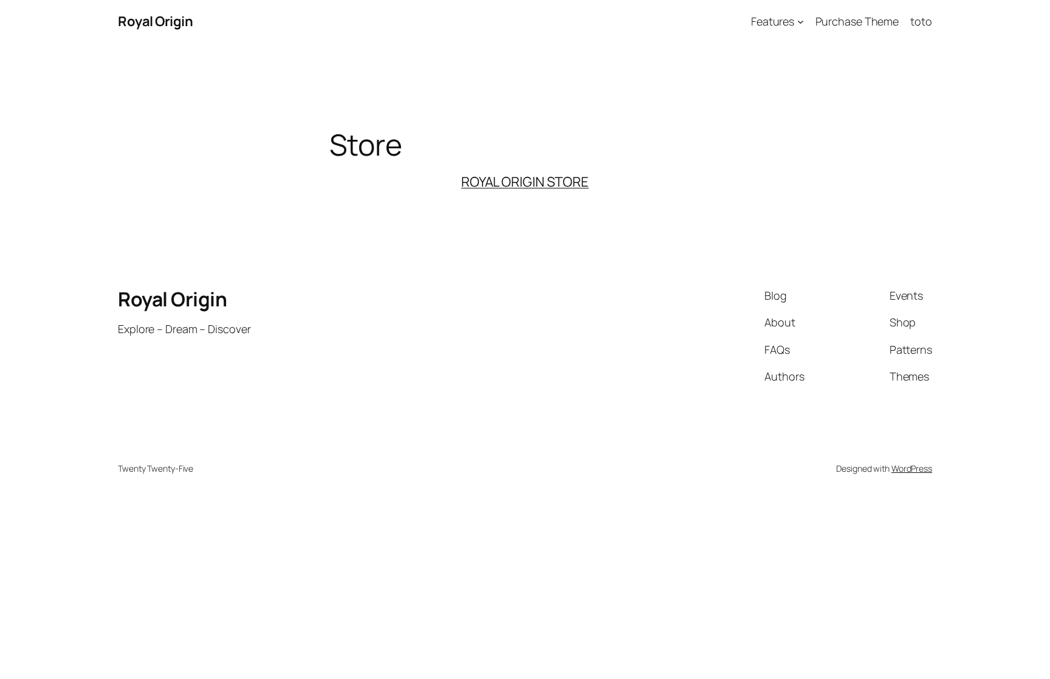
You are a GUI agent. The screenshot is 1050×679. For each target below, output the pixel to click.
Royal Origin (155, 21)
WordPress (911, 468)
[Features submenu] (800, 21)
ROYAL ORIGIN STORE (525, 182)
